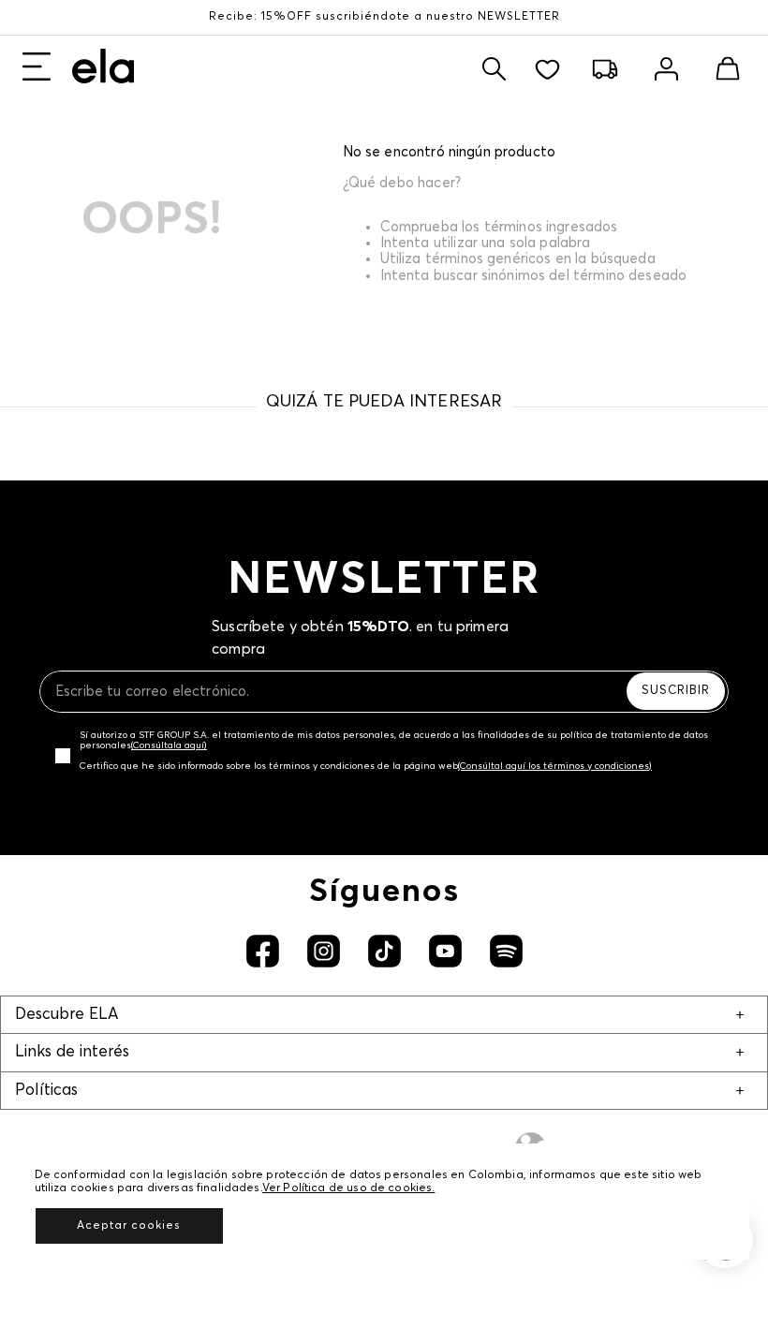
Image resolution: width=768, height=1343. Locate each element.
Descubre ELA (66, 1015)
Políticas (46, 1091)
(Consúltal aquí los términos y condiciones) (555, 766)
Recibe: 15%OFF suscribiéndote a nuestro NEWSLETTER (384, 16)
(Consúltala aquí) (169, 745)
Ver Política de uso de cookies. (349, 1188)
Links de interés (72, 1052)
